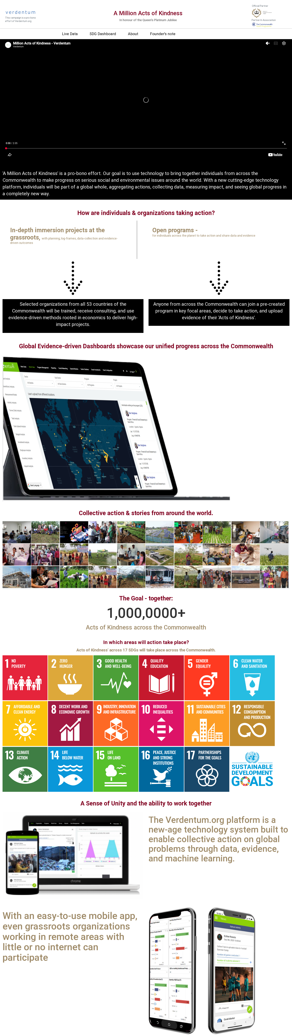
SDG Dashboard (103, 34)
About (133, 34)
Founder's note (162, 34)
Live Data (70, 34)
